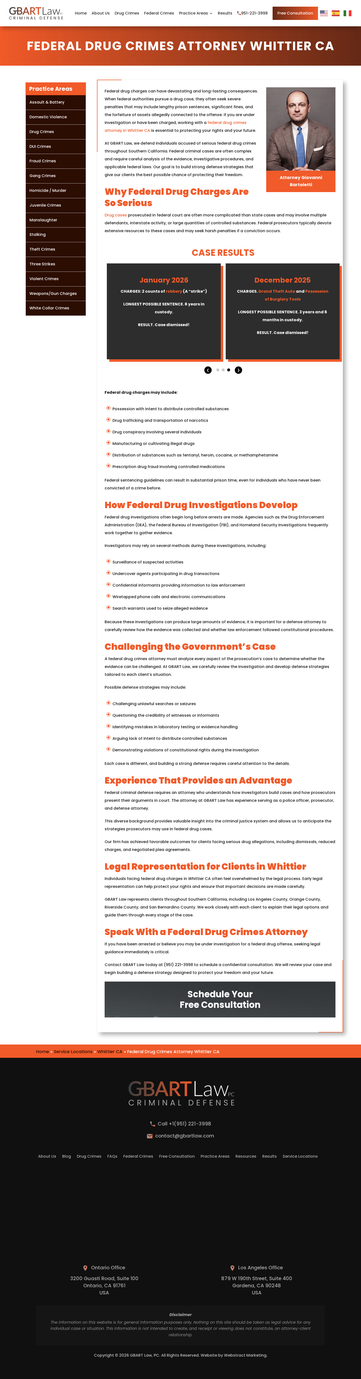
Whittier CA (110, 1051)
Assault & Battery (46, 102)
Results (225, 13)
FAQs (112, 1157)
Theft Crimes (42, 249)
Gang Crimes (42, 176)
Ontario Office (108, 1267)
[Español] (336, 13)
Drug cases (116, 215)
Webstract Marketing (245, 1355)
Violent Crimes (44, 279)
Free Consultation (295, 13)
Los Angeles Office (260, 1267)
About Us (101, 13)
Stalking (37, 234)
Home (81, 13)
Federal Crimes (159, 13)
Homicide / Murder (47, 190)
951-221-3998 (254, 13)
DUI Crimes (40, 146)
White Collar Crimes (49, 308)
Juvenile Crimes (45, 205)
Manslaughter (43, 220)
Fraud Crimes (42, 161)
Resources (246, 1157)
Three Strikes (42, 264)
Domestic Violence (48, 117)
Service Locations (73, 1051)
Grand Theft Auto (276, 291)
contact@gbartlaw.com (184, 1135)
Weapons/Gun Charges (53, 293)
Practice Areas (193, 13)
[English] (324, 13)
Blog (66, 1157)
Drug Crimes (127, 13)
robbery (174, 291)
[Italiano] (348, 13)
